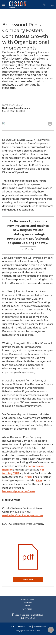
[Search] (52, 4)
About (27, 605)
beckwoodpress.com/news (18, 491)
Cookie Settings (40, 626)
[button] (28, 123)
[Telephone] (44, 4)
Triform (28, 476)
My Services (27, 609)
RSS (29, 626)
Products (28, 603)
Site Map (21, 626)
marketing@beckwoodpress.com (22, 515)
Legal (12, 626)
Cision (32, 631)
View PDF (28, 579)
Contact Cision (27, 600)
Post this (29, 249)
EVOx (39, 480)
